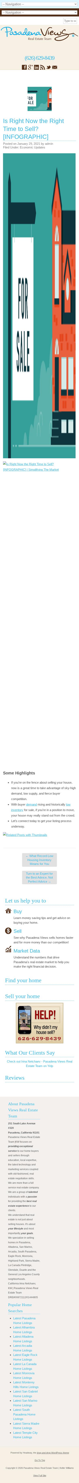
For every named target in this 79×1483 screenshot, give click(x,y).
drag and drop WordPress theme (53, 1452)
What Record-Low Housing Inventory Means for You (39, 860)
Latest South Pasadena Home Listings (24, 1414)
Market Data (27, 951)
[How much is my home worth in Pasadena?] (39, 1023)
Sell (17, 931)
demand (31, 804)
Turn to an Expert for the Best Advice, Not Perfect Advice (39, 877)
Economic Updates (32, 147)
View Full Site (39, 1475)
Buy (18, 911)
